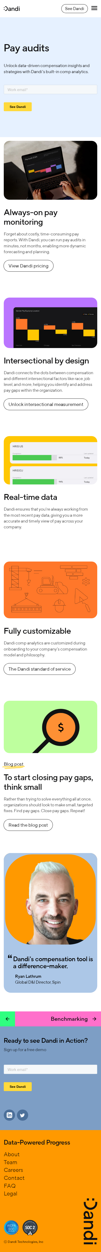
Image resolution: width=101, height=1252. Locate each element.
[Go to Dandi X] (22, 1115)
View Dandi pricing (28, 265)
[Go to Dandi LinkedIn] (9, 1115)
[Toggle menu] (94, 8)
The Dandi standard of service (39, 669)
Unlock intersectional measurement (45, 404)
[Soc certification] (11, 1227)
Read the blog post (28, 825)
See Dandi (74, 8)
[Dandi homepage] (12, 8)
